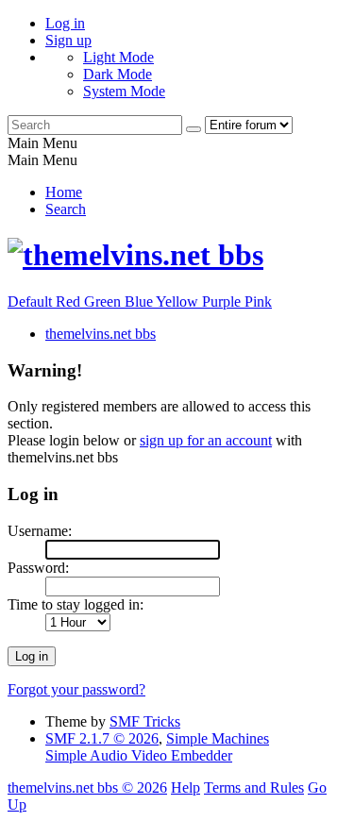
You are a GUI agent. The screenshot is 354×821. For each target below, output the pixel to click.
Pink (258, 301)
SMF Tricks (145, 721)
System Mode (124, 91)
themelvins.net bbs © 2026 (87, 787)
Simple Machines (217, 738)
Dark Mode (117, 74)
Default (32, 301)
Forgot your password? (76, 689)
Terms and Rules (254, 787)
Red (70, 301)
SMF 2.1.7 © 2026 (102, 738)
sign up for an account (206, 440)
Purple (223, 301)
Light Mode (118, 57)
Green (104, 301)
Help (185, 787)
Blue (140, 301)
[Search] (193, 129)
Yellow (179, 301)
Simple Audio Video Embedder (138, 755)
